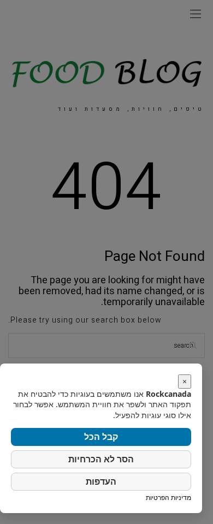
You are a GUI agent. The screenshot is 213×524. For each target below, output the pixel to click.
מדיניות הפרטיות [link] (168, 497)
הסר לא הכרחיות (101, 459)
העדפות (101, 481)
